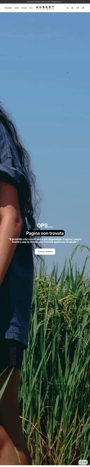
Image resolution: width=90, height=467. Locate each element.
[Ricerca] (67, 8)
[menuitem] (31, 8)
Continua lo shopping (45, 251)
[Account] (72, 7)
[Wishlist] (78, 7)
